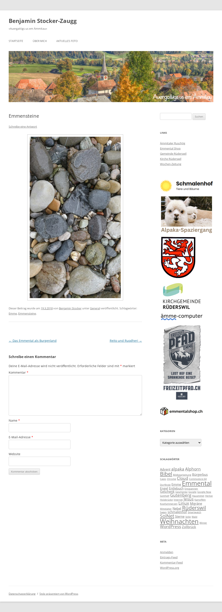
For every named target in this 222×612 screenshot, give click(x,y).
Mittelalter (166, 508)
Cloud (182, 478)
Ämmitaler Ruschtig (172, 143)
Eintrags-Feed (169, 557)
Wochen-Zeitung (170, 164)
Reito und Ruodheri (126, 341)
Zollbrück (189, 527)
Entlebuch (176, 488)
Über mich (40, 41)
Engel (164, 488)
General (95, 308)
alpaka (177, 469)
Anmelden (166, 552)
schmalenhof (177, 512)
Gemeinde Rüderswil (173, 154)
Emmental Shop (170, 148)
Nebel (177, 508)
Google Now (204, 491)
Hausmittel (198, 495)
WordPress (170, 526)
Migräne (196, 503)
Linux (183, 503)
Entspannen (191, 488)
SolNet (167, 516)
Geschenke (181, 491)
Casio (163, 478)
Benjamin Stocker (70, 308)
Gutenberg (180, 495)
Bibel (166, 473)
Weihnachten (179, 521)
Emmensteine (27, 313)
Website (14, 454)
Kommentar (18, 372)
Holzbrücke (166, 499)
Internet (178, 499)
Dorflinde (165, 484)
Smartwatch (194, 512)
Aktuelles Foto (67, 41)
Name (14, 420)
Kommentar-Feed (171, 562)
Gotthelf (164, 495)
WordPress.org (169, 568)
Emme (13, 313)
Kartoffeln (200, 499)
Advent (165, 469)
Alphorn (193, 469)
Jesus (189, 499)
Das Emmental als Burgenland (33, 341)
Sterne (179, 516)
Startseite (16, 41)
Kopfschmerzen (169, 503)
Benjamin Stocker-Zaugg (43, 21)
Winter (203, 522)
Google (192, 491)
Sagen (163, 512)
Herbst (209, 495)
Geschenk (167, 491)
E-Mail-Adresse (21, 437)
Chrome (171, 478)
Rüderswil (194, 507)
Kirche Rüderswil (170, 159)
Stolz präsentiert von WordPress (58, 594)
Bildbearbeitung (182, 474)
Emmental (197, 483)
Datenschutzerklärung (22, 594)
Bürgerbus (200, 474)
